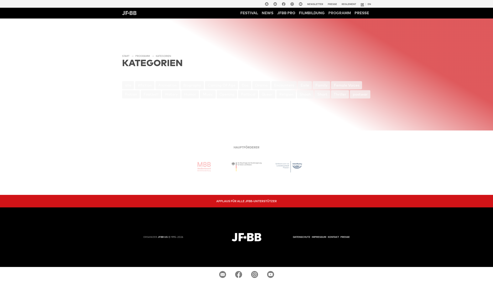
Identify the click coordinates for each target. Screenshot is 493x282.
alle (128, 85)
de (362, 4)
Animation (167, 85)
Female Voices (346, 85)
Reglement (349, 4)
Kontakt (333, 237)
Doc (245, 85)
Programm (142, 56)
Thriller (340, 94)
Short (322, 94)
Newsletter (315, 4)
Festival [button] (249, 13)
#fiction (145, 85)
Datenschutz (301, 237)
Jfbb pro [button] (286, 13)
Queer (267, 94)
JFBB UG (155, 237)
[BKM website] (246, 166)
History (171, 94)
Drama (261, 85)
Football (150, 94)
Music (208, 94)
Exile (305, 85)
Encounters (284, 85)
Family (321, 85)
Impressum (319, 237)
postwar (360, 94)
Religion (286, 94)
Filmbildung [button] (312, 13)
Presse (332, 4)
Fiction (131, 94)
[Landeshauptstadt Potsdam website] (288, 166)
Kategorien (163, 56)
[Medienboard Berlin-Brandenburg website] (204, 166)
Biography (192, 85)
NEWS (267, 13)
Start (125, 56)
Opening (226, 94)
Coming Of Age (221, 85)
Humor (190, 94)
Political (248, 94)
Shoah (305, 94)
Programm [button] (339, 13)
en (369, 4)
